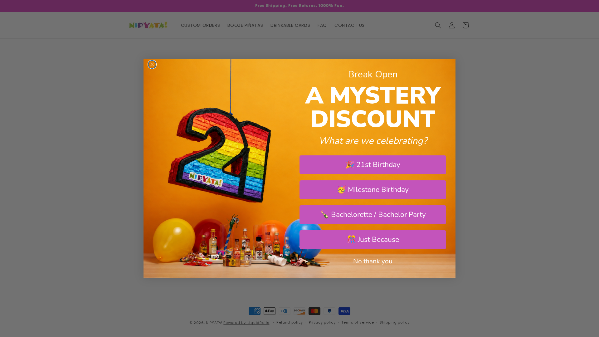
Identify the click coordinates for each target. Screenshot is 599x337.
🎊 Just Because (373, 239)
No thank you (372, 261)
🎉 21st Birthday (372, 164)
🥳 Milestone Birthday (373, 189)
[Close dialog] (152, 64)
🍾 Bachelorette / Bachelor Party (373, 214)
